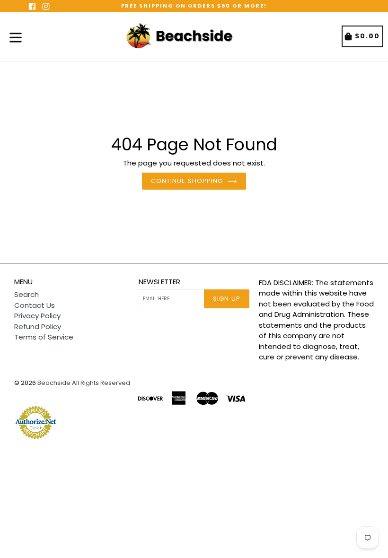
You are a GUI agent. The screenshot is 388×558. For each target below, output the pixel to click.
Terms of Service (43, 337)
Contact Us (34, 305)
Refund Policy (37, 326)
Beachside (54, 382)
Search (26, 294)
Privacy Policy (37, 316)
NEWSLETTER (159, 282)
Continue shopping (187, 180)
